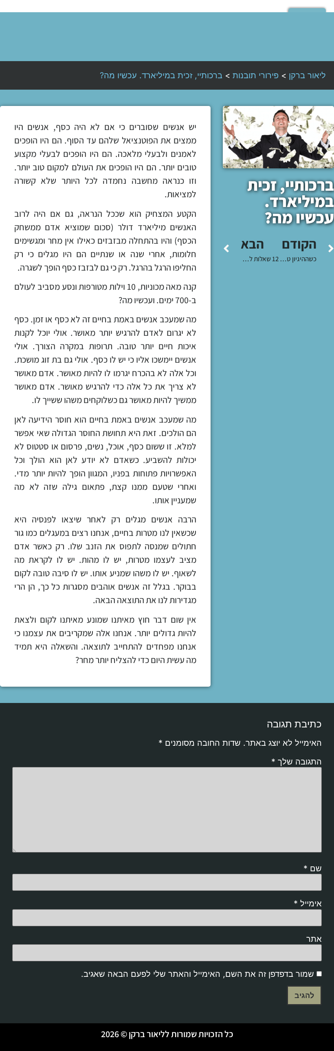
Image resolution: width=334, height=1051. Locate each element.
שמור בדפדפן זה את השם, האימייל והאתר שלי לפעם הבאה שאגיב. (197, 974)
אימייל (308, 903)
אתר (314, 939)
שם (312, 868)
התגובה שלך (296, 762)
